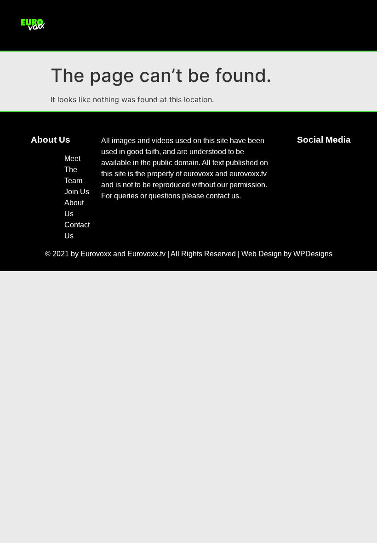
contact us (222, 196)
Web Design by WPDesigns (286, 254)
